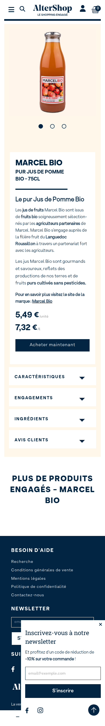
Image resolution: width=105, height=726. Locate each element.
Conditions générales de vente (42, 570)
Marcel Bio (38, 163)
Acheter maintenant (52, 345)
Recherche (22, 562)
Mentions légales (28, 579)
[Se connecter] (83, 9)
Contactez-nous (27, 595)
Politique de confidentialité (38, 587)
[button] (41, 126)
